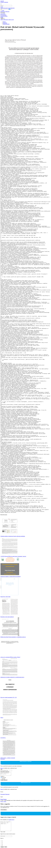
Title (1, 769)
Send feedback (3, 809)
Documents (2, 794)
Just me (3, 778)
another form (11, 819)
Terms (5, 801)
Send (6, 846)
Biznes (4, 21)
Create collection (4, 780)
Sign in (1, 768)
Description (4, 771)
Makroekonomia (6, 24)
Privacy (2, 801)
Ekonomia (5, 22)
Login (1, 6)
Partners (5, 799)
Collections (7, 11)
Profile (1, 17)
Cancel (2, 846)
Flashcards (2, 11)
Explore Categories (4, 2)
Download (2, 759)
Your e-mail (2, 831)
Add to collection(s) (4, 19)
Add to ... (2, 18)
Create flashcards (11, 8)
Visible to (2, 776)
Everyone (4, 777)
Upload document (4, 8)
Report (1, 799)
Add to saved (11, 19)
